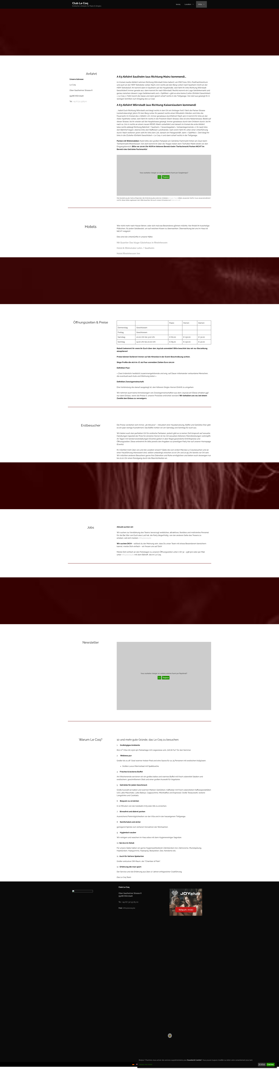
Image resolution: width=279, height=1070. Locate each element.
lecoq (178, 4)
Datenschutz (175, 200)
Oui (159, 177)
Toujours (166, 177)
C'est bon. (270, 1064)
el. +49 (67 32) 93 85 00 (128, 902)
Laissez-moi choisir (145, 1064)
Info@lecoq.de (145, 538)
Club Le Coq (80, 3)
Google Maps (173, 198)
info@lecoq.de (128, 555)
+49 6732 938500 (80, 101)
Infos (200, 4)
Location (188, 4)
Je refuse (262, 1064)
